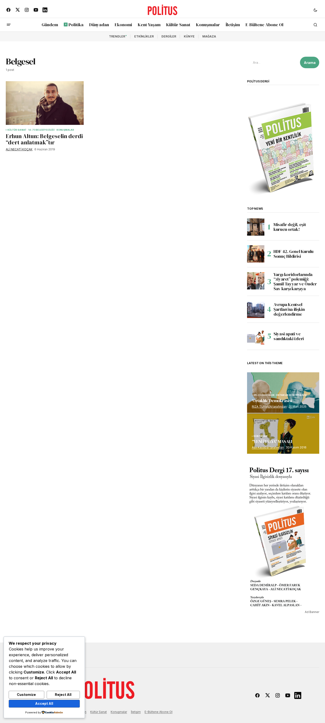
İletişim (136, 712)
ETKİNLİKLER (144, 36)
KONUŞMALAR (65, 130)
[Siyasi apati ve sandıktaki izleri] (255, 336)
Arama (310, 63)
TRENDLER (117, 36)
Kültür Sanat (98, 712)
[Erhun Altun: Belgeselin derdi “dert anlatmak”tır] (45, 103)
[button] (315, 10)
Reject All (63, 694)
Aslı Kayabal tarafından (268, 447)
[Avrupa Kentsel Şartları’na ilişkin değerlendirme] (255, 309)
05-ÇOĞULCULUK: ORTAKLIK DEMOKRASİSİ (280, 395)
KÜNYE (189, 36)
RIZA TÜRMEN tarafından (269, 406)
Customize (26, 694)
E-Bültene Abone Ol (158, 712)
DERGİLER (168, 36)
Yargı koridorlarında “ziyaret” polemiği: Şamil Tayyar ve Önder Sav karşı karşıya (295, 281)
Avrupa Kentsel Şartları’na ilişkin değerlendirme (289, 309)
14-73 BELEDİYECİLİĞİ (41, 130)
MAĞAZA (209, 36)
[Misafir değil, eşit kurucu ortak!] (255, 227)
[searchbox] (272, 62)
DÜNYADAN (261, 436)
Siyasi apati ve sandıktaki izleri (289, 336)
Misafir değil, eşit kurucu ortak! (290, 226)
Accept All (44, 703)
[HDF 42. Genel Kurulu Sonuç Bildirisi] (255, 254)
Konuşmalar (119, 712)
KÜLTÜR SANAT (16, 130)
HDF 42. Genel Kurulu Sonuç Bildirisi (293, 253)
